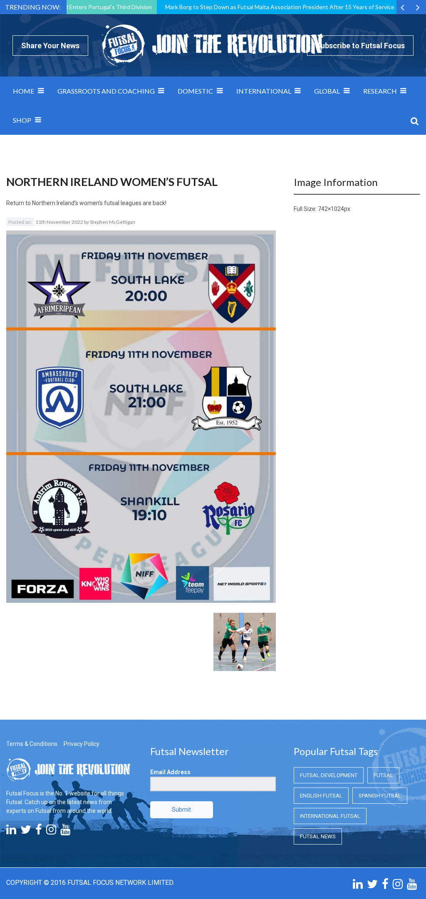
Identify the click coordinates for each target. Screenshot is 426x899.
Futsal (383, 775)
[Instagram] (51, 831)
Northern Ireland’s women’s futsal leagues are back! (99, 203)
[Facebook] (38, 831)
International (263, 91)
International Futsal (330, 816)
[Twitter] (25, 831)
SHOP (22, 120)
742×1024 (331, 209)
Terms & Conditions (31, 743)
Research (380, 91)
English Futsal (321, 796)
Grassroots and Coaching (106, 91)
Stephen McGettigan (112, 222)
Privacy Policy (81, 743)
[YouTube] (65, 831)
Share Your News (50, 45)
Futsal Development (328, 775)
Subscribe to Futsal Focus (360, 45)
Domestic (195, 91)
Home (23, 91)
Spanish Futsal (380, 796)
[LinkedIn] (11, 831)
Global (327, 91)
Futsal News (318, 836)
